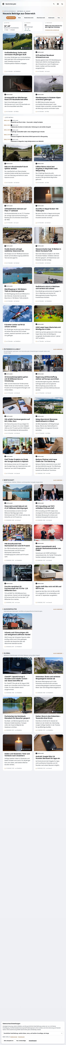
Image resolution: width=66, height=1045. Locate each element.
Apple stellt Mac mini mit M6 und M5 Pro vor (48, 587)
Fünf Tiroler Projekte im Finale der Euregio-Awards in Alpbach (16, 460)
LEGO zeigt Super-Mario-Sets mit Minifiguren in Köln (48, 328)
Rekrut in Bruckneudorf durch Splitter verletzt (16, 168)
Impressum (21, 1037)
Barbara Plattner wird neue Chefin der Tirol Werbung (46, 460)
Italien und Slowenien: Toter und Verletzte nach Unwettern (17, 755)
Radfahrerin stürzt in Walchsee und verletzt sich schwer (48, 287)
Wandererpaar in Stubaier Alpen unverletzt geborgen (48, 98)
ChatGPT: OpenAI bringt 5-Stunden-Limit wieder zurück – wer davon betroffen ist (16, 679)
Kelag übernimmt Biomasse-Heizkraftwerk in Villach (47, 420)
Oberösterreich (41, 17)
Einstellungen (33, 1040)
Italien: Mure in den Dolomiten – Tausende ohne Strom (48, 717)
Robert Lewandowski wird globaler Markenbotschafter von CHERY (48, 548)
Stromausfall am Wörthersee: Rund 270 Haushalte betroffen (16, 98)
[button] (12, 26)
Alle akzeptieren (8, 1040)
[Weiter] (62, 18)
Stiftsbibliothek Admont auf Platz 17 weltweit (15, 210)
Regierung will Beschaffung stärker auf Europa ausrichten (47, 378)
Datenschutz (13, 1037)
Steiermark (51, 17)
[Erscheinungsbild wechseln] (62, 4)
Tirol (59, 17)
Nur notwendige (21, 1040)
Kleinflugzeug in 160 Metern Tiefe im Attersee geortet (15, 290)
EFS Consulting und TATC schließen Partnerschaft (45, 507)
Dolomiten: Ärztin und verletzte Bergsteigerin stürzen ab (48, 678)
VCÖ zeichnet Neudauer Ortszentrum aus (45, 56)
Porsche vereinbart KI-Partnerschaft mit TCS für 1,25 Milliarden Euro (16, 588)
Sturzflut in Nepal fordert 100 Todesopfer (47, 210)
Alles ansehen (57, 349)
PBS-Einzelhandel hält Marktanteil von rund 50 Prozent (17, 545)
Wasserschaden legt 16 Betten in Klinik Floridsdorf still (48, 250)
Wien (19, 17)
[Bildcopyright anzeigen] (61, 48)
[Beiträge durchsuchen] (53, 4)
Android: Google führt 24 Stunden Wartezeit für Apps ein (48, 757)
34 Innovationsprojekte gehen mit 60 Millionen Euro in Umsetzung (16, 379)
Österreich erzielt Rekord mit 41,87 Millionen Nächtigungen (16, 507)
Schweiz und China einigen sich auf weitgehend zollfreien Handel (17, 633)
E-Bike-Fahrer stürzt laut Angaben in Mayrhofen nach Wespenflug (47, 169)
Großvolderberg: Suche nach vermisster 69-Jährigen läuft (16, 53)
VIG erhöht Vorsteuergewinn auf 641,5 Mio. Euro (17, 420)
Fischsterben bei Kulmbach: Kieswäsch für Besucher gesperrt (17, 717)
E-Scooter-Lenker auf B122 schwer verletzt (15, 326)
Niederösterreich (28, 17)
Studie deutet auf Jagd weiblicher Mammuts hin (14, 250)
